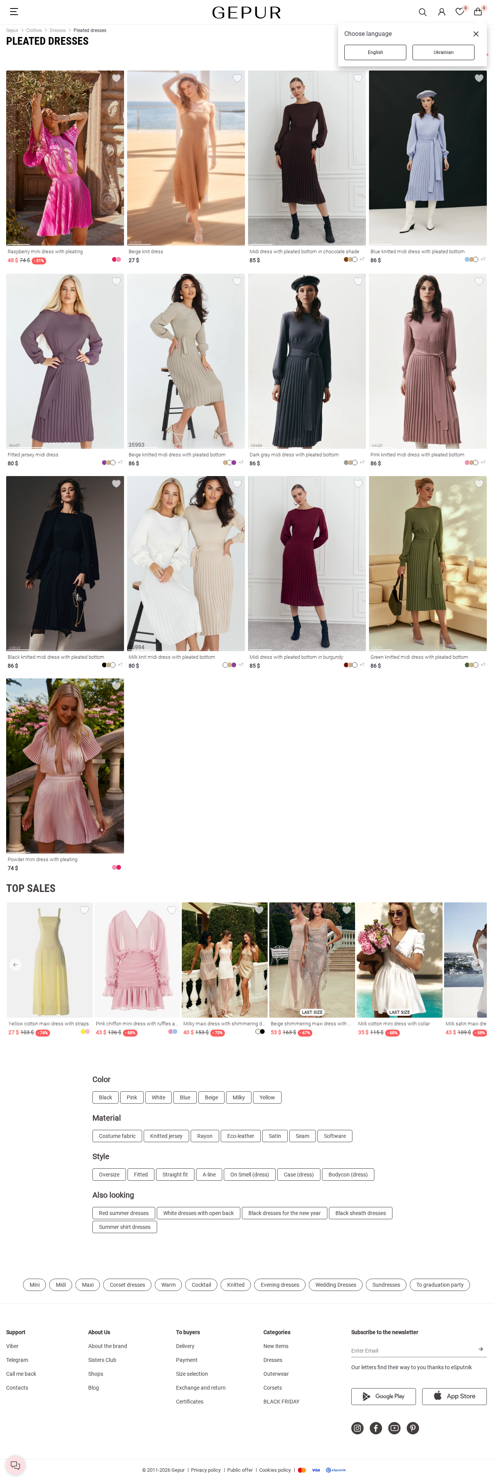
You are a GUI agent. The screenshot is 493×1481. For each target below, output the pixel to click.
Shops (95, 1374)
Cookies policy (275, 1470)
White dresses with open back (198, 1213)
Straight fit (175, 1174)
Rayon (205, 1136)
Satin (275, 1136)
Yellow (267, 1097)
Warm (168, 1285)
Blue (185, 1097)
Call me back (21, 1374)
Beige (211, 1097)
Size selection (192, 1374)
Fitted (141, 1174)
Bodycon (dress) (348, 1174)
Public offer (240, 1470)
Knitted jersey (166, 1136)
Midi (61, 1285)
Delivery (185, 1346)
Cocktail (201, 1285)
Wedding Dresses (335, 1285)
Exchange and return (201, 1388)
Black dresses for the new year (284, 1213)
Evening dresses (280, 1285)
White (158, 1097)
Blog (93, 1388)
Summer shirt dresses (125, 1227)
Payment (187, 1360)
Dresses (272, 1360)
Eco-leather (240, 1136)
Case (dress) (299, 1174)
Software (335, 1136)
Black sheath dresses (360, 1213)
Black (105, 1097)
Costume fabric (117, 1136)
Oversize (109, 1174)
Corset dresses (127, 1285)
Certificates (189, 1402)
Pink (132, 1097)
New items (275, 1346)
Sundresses (386, 1285)
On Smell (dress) (249, 1174)
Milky (239, 1097)
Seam (302, 1136)
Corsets (272, 1388)
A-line (209, 1174)
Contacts (17, 1388)
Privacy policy (206, 1470)
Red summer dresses (124, 1213)
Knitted (236, 1285)
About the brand (107, 1346)
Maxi (88, 1285)
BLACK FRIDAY (281, 1402)
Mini (35, 1285)
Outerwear (276, 1374)
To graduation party (440, 1285)
